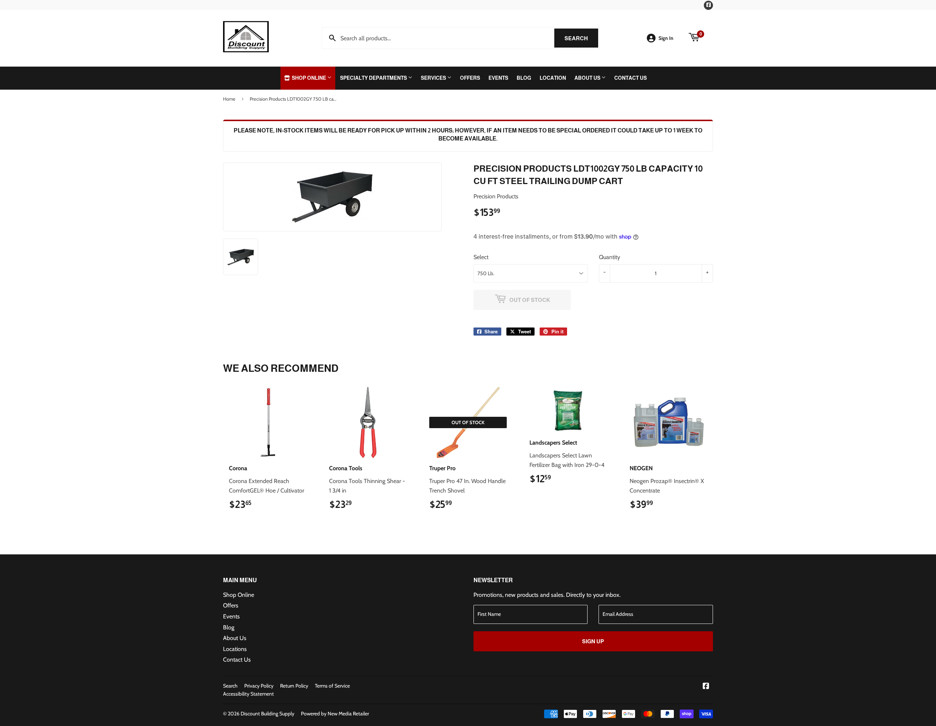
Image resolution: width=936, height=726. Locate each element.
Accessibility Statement (248, 694)
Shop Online (309, 78)
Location (553, 78)
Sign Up (593, 641)
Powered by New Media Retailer (335, 713)
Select (480, 257)
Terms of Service (332, 686)
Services (434, 78)
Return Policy (294, 686)
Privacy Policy (258, 686)
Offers (470, 78)
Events (498, 78)
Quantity (609, 257)
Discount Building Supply (267, 713)
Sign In (665, 38)
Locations (235, 648)
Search (581, 38)
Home (229, 99)
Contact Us (630, 78)
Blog (524, 78)
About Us (587, 78)
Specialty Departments (374, 78)
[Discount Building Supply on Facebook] (706, 686)
